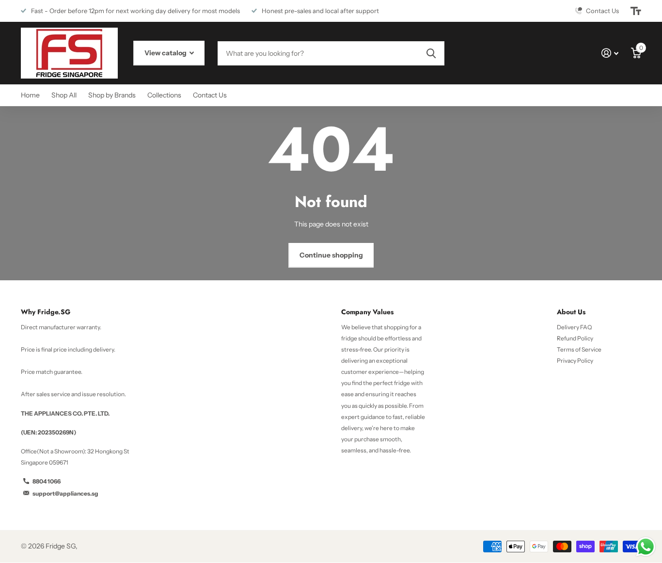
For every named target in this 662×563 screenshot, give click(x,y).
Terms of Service (579, 349)
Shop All (64, 95)
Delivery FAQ (574, 327)
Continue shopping (331, 255)
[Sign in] (610, 53)
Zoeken (431, 53)
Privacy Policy (575, 360)
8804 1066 (46, 481)
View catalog (166, 52)
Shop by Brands (112, 95)
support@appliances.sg (65, 493)
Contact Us (210, 95)
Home (30, 95)
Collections (164, 95)
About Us (571, 312)
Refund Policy (575, 338)
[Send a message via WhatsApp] (645, 546)
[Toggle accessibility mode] (635, 11)
